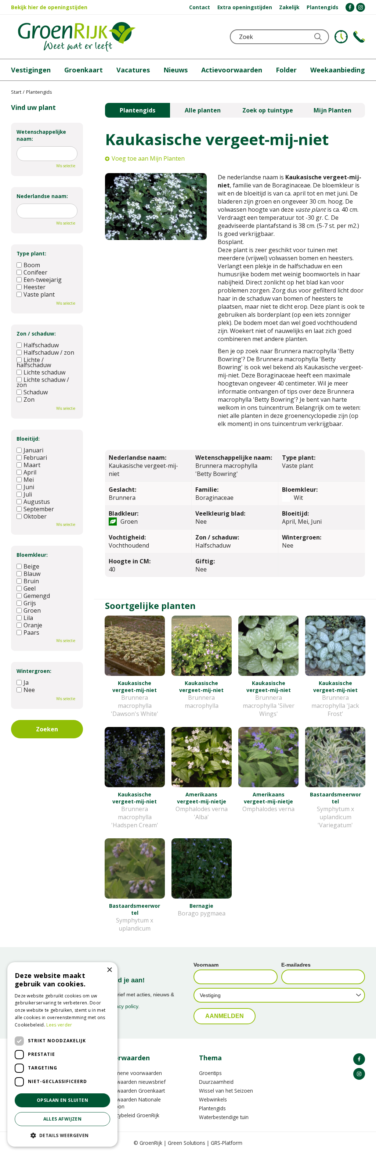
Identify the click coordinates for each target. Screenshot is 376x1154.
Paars (31, 632)
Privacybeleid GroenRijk (132, 1115)
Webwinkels (213, 1099)
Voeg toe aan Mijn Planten (148, 158)
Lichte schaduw (44, 372)
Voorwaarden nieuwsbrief (135, 1081)
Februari (35, 457)
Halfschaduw (41, 345)
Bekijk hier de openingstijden (49, 7)
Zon (29, 399)
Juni (29, 487)
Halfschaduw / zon (49, 352)
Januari (33, 450)
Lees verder (59, 1025)
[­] (350, 7)
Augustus (37, 501)
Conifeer (35, 272)
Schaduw (36, 392)
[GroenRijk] (76, 36)
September (39, 509)
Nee (29, 689)
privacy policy (122, 1006)
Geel (30, 588)
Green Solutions (186, 1142)
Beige (31, 566)
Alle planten (203, 110)
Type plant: (31, 253)
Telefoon (359, 36)
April (30, 472)
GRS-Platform (226, 1142)
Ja (26, 682)
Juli (28, 494)
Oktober (35, 516)
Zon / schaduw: (36, 333)
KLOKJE (341, 36)
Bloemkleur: (32, 554)
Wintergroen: (34, 670)
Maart (32, 464)
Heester (35, 287)
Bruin (31, 581)
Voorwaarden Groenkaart (135, 1090)
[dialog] (62, 1054)
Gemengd (37, 595)
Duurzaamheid (216, 1081)
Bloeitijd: (28, 438)
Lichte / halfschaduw (34, 362)
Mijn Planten (332, 110)
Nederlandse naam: (42, 196)
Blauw (32, 573)
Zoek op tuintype (267, 110)
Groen (32, 610)
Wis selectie (65, 165)
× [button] (109, 970)
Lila (28, 617)
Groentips (210, 1072)
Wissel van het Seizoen (226, 1090)
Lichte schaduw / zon (43, 382)
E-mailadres (296, 965)
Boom (32, 265)
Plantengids (137, 110)
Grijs (30, 603)
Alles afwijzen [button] (62, 1119)
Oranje (33, 625)
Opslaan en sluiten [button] (62, 1100)
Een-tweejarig (43, 279)
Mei (29, 479)
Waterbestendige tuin (224, 1117)
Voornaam (206, 965)
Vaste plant (39, 294)
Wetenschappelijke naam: (41, 135)
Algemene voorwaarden (133, 1072)
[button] (62, 1135)
